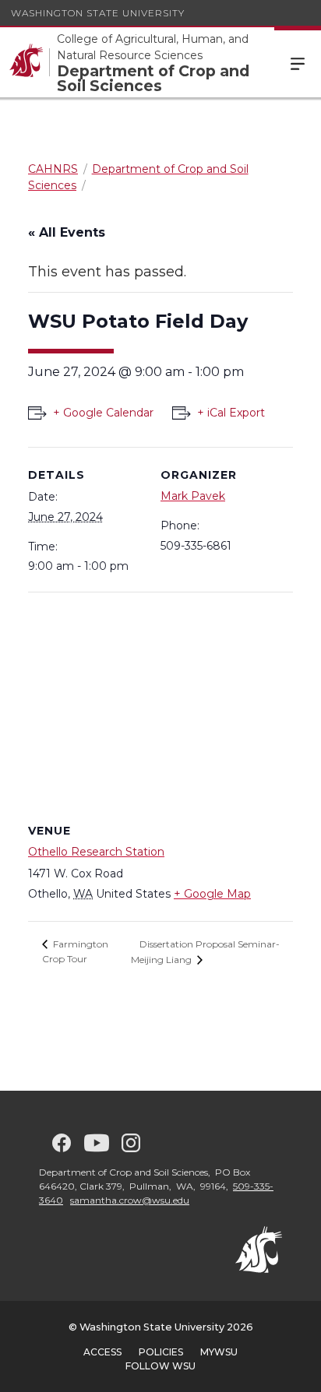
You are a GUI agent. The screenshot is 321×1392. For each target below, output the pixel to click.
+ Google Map (212, 894)
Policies (161, 1352)
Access (102, 1352)
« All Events (66, 232)
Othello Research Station (96, 852)
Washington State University (98, 13)
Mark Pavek (192, 496)
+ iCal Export (231, 413)
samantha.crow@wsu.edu (129, 1200)
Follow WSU (160, 1366)
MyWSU (219, 1352)
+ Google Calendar (103, 413)
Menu (297, 62)
